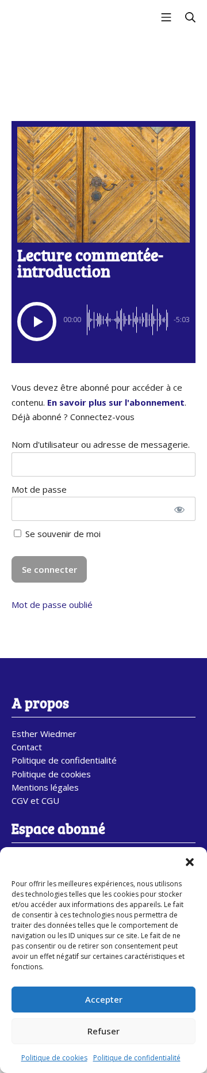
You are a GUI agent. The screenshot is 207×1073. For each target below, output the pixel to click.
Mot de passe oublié (52, 604)
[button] (189, 861)
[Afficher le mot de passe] (178, 509)
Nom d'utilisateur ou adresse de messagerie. (101, 444)
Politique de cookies (54, 1058)
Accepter (103, 999)
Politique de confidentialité (137, 1058)
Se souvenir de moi (62, 533)
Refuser (103, 1031)
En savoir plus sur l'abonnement (116, 402)
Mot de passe (39, 489)
